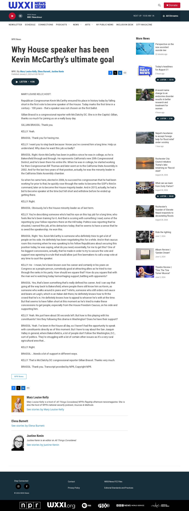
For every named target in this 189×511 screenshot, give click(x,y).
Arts (87, 25)
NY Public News (104, 25)
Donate (173, 5)
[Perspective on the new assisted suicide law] (145, 49)
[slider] (24, 15)
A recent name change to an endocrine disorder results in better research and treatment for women (164, 99)
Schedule (30, 25)
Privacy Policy (74, 488)
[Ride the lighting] (145, 237)
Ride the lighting (163, 232)
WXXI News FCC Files (113, 482)
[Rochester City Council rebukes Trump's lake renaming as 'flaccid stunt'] (145, 163)
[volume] (20, 16)
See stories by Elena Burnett (28, 425)
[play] (12, 16)
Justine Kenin (57, 71)
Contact (71, 482)
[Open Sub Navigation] (69, 25)
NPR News (16, 39)
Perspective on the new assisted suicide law (164, 47)
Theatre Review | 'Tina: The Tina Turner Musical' (163, 270)
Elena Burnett (44, 71)
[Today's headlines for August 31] (145, 71)
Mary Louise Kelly (28, 71)
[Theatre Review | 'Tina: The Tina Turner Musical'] (145, 272)
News (76, 25)
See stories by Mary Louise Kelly (45, 409)
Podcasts (61, 25)
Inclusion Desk (124, 25)
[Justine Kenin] (17, 442)
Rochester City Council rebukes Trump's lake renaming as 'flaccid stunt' (164, 164)
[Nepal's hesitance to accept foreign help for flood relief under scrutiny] (145, 138)
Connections (45, 25)
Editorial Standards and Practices (118, 488)
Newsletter (15, 25)
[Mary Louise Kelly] (17, 404)
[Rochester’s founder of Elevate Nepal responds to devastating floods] (145, 211)
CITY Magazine (144, 25)
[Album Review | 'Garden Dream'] (145, 254)
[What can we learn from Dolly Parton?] (145, 188)
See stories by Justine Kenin (43, 444)
